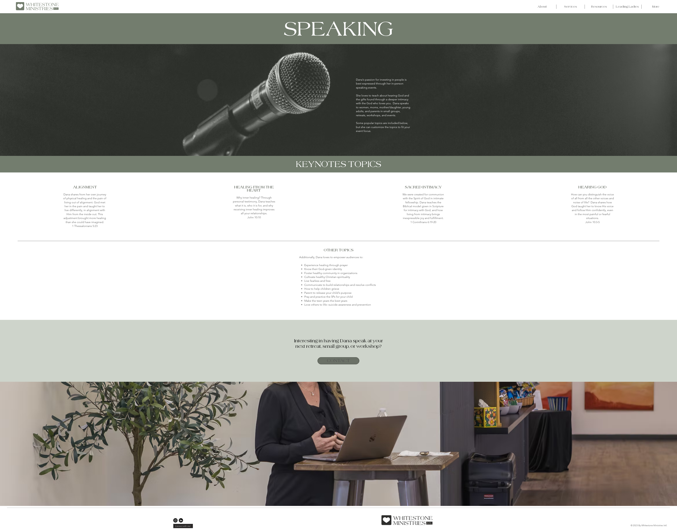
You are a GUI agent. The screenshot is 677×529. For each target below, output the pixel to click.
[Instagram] (175, 520)
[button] (542, 7)
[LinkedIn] (181, 520)
